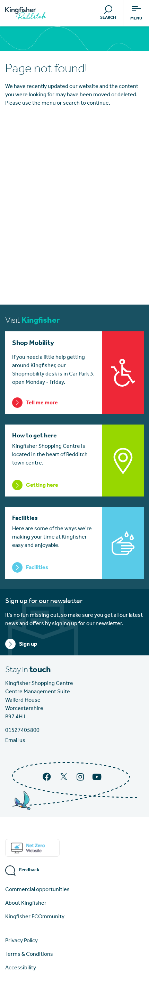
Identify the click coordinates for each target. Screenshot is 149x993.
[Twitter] (64, 779)
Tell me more (42, 403)
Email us (15, 740)
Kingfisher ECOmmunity (34, 917)
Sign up (28, 644)
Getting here (42, 485)
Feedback (29, 870)
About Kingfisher (25, 903)
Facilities (37, 568)
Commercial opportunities (37, 890)
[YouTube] (97, 778)
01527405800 (22, 730)
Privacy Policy (21, 941)
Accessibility (20, 968)
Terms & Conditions (29, 954)
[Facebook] (47, 778)
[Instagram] (81, 778)
